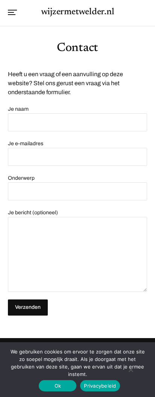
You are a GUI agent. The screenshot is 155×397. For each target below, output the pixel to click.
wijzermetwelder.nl (77, 12)
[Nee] (130, 369)
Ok (58, 386)
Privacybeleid (100, 386)
